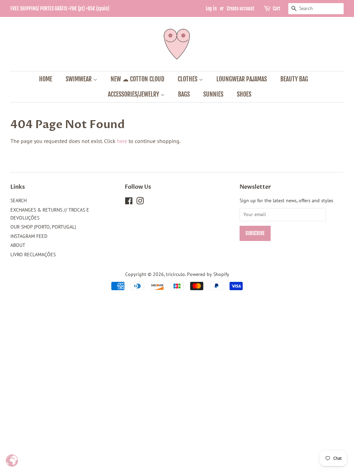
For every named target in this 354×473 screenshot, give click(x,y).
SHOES (244, 94)
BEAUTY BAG (294, 79)
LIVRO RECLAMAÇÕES (33, 254)
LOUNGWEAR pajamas (241, 79)
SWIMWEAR (79, 79)
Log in (211, 8)
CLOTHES (188, 79)
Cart (276, 8)
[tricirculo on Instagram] (140, 202)
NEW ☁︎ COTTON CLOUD (137, 79)
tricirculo (175, 274)
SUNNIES (213, 94)
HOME (45, 79)
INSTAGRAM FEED (28, 236)
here (122, 140)
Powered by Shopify (208, 274)
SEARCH (18, 200)
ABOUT (17, 245)
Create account (240, 8)
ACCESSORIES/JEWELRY (134, 94)
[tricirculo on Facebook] (129, 202)
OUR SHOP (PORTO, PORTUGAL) (43, 227)
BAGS (184, 94)
